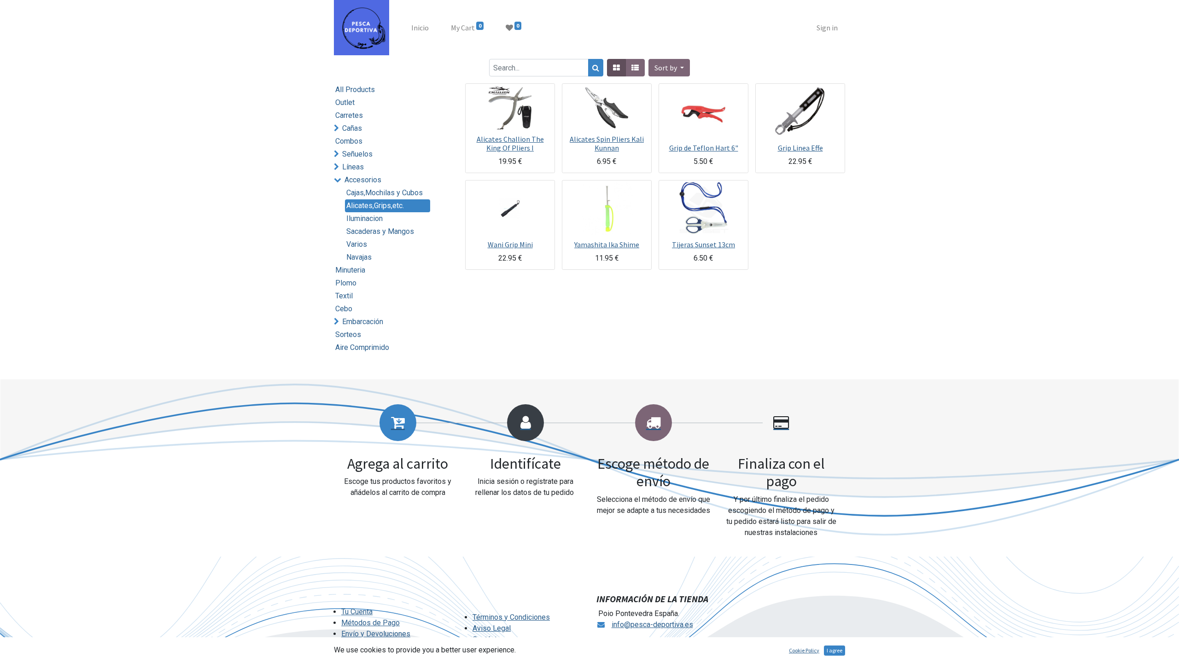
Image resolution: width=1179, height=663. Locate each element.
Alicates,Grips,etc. (375, 205)
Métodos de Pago (370, 622)
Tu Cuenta (357, 611)
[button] (669, 67)
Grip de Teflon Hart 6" (703, 147)
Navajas (359, 257)
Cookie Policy (804, 650)
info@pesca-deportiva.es (652, 624)
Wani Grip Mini (510, 244)
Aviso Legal (492, 628)
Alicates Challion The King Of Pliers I (510, 143)
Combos (348, 141)
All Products (355, 89)
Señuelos (357, 154)
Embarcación (362, 321)
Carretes (349, 115)
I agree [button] (834, 650)
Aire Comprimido (362, 347)
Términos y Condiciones (511, 617)
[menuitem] (420, 28)
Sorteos (348, 334)
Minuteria (350, 270)
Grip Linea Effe (800, 147)
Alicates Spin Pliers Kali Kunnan (607, 143)
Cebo (343, 308)
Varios (356, 244)
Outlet (345, 102)
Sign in (827, 27)
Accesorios (362, 179)
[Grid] (616, 67)
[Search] (595, 67)
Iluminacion (364, 218)
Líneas (353, 167)
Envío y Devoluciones (375, 633)
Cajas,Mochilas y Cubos (384, 192)
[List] (635, 67)
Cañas (352, 128)
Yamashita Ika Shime (606, 244)
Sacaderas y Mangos (380, 231)
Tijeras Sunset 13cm (703, 244)
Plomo (345, 283)
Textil (344, 295)
